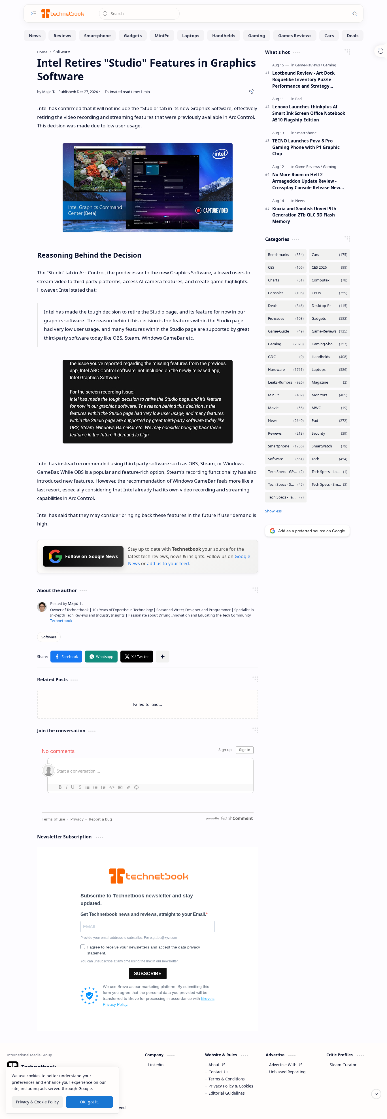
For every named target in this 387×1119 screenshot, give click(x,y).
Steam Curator (343, 1064)
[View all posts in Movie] (286, 408)
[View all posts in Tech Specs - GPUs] (286, 471)
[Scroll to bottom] (376, 1094)
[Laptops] (190, 35)
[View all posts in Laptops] (329, 369)
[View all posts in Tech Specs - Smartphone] (286, 484)
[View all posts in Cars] (329, 254)
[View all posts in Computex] (329, 280)
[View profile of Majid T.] (66, 603)
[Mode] (354, 13)
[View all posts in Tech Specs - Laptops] (329, 471)
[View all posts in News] (286, 420)
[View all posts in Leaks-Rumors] (286, 382)
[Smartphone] (97, 35)
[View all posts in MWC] (329, 408)
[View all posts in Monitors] (329, 395)
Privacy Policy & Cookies (231, 1086)
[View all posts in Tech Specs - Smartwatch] (329, 484)
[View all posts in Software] (286, 459)
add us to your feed (168, 563)
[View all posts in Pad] (329, 420)
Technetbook (61, 620)
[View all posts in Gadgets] (329, 318)
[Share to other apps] (162, 656)
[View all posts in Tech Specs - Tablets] (286, 497)
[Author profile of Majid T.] (46, 91)
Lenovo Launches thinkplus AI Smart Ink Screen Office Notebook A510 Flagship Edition (308, 113)
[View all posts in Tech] (329, 459)
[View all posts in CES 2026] (329, 267)
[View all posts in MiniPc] (286, 395)
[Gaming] (256, 35)
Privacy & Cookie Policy (37, 1101)
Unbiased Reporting (287, 1071)
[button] (66, 656)
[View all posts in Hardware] (286, 369)
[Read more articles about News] (300, 200)
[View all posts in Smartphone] (286, 446)
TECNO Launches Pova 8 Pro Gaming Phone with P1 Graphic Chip (306, 147)
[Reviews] (62, 35)
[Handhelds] (223, 35)
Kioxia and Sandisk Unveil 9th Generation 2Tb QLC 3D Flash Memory (304, 215)
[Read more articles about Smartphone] (305, 132)
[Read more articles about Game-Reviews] (308, 65)
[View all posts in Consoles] (286, 293)
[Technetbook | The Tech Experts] (62, 13)
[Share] (251, 91)
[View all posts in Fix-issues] (286, 318)
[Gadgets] (133, 35)
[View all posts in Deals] (286, 305)
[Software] (49, 637)
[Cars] (329, 35)
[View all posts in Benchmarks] (286, 254)
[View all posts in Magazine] (329, 382)
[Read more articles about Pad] (298, 98)
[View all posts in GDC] (286, 357)
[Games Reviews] (294, 35)
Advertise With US (285, 1064)
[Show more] (273, 511)
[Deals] (352, 35)
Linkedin (155, 1064)
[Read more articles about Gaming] (329, 65)
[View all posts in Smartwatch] (329, 446)
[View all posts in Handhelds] (329, 357)
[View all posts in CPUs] (329, 293)
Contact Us (219, 1071)
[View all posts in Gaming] (286, 344)
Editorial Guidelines (227, 1093)
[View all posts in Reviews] (286, 433)
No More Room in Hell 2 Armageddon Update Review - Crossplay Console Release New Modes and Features (306, 181)
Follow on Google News (91, 556)
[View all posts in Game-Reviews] (329, 331)
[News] (35, 35)
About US (217, 1064)
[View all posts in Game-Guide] (286, 331)
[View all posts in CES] (286, 267)
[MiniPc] (162, 35)
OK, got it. (89, 1101)
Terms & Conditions (227, 1079)
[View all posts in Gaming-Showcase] (329, 344)
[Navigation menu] (33, 13)
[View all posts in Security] (329, 433)
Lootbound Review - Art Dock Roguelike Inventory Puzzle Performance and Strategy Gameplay (303, 79)
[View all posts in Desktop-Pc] (329, 305)
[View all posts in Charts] (286, 280)
